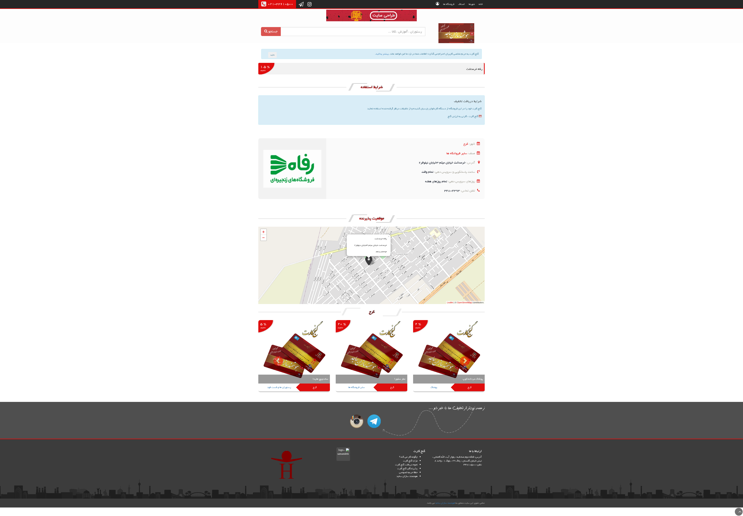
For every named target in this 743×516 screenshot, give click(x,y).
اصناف (461, 4)
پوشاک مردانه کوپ (473, 379)
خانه (481, 4)
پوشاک (434, 387)
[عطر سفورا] (371, 357)
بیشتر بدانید (382, 54)
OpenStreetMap (464, 302)
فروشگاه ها (448, 4)
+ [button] (263, 231)
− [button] (263, 237)
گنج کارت (456, 33)
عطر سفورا (400, 379)
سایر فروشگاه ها (456, 153)
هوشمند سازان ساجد (407, 476)
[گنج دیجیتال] (371, 16)
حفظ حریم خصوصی (408, 472)
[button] (275, 358)
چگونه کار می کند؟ (408, 457)
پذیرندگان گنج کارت (407, 468)
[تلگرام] (301, 4)
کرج (465, 143)
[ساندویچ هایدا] (294, 357)
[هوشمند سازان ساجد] (286, 464)
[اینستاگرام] (309, 4)
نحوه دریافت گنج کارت (406, 465)
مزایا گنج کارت (410, 461)
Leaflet (450, 302)
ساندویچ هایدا (320, 379)
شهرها (472, 4)
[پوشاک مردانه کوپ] (449, 357)
